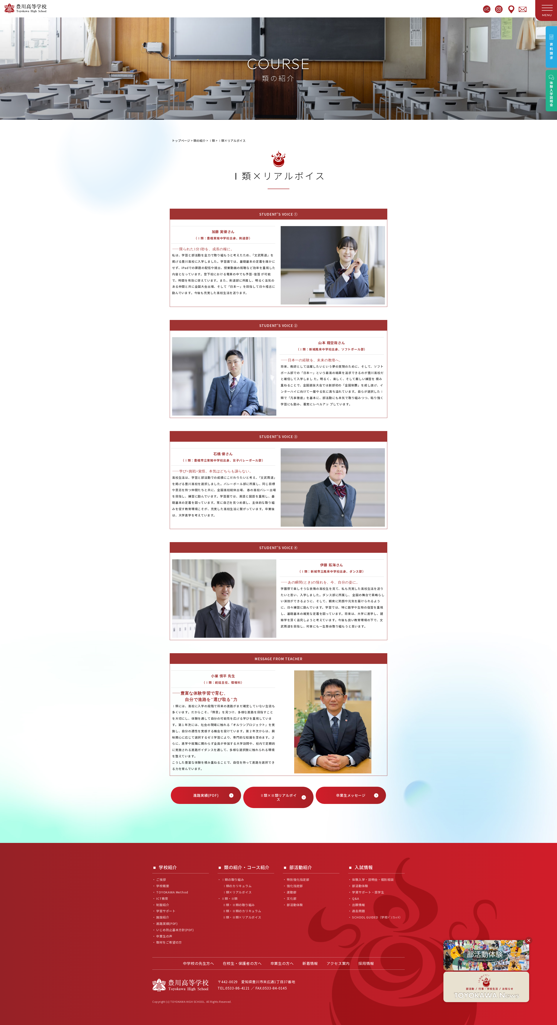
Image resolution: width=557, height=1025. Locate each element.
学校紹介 (168, 867)
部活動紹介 (300, 867)
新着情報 (310, 963)
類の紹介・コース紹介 (247, 867)
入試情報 (364, 867)
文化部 (291, 898)
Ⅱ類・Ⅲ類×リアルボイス (242, 917)
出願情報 (358, 905)
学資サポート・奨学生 (368, 892)
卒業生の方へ (282, 963)
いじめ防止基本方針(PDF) (175, 930)
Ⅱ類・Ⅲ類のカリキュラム (242, 911)
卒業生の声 (164, 936)
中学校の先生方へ (198, 963)
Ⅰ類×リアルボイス (237, 892)
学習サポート (165, 911)
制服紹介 (162, 905)
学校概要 (162, 886)
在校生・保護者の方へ (242, 963)
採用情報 (366, 963)
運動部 (291, 892)
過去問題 (358, 911)
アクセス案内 (338, 963)
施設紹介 (162, 917)
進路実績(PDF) (205, 795)
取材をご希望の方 (169, 942)
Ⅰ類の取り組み (232, 879)
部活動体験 (295, 905)
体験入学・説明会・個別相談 (373, 879)
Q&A (355, 898)
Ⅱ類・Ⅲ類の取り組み (239, 905)
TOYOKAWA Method (172, 892)
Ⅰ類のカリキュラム (237, 886)
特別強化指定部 (298, 879)
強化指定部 (295, 886)
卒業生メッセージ (350, 795)
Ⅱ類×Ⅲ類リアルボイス (278, 797)
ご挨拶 (161, 879)
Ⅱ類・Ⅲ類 (229, 898)
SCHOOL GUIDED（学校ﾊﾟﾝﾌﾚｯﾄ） (377, 917)
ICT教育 (162, 898)
